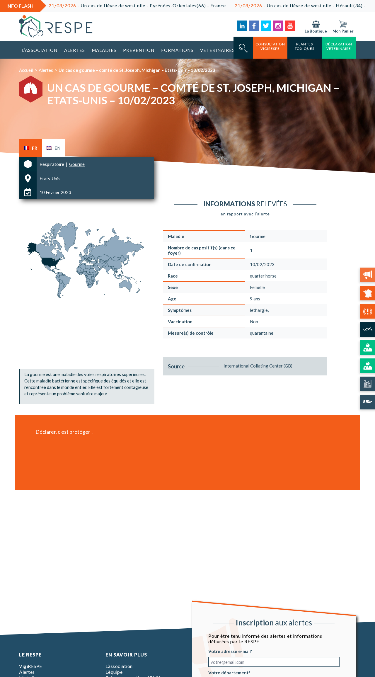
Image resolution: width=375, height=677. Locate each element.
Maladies (104, 50)
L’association (39, 50)
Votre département (228, 672)
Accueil (26, 70)
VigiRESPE (30, 666)
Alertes (74, 50)
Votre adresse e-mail (229, 651)
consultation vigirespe (270, 46)
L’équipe (113, 672)
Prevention (138, 50)
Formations (177, 50)
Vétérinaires (217, 50)
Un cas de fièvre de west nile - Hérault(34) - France (287, 5)
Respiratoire (52, 164)
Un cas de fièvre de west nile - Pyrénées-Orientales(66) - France (115, 5)
